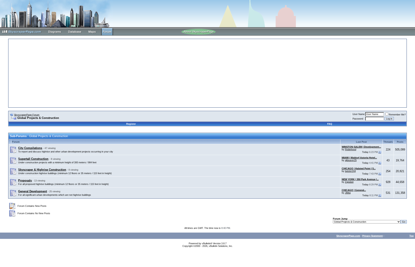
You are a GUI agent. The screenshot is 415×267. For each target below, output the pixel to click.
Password (358, 118)
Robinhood (350, 149)
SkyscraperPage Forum (26, 114)
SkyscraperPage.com (348, 236)
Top (411, 236)
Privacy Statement (372, 236)
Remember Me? (397, 114)
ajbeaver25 (351, 160)
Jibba (348, 192)
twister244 (350, 171)
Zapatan (349, 182)
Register (131, 124)
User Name (359, 114)
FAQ (329, 124)
